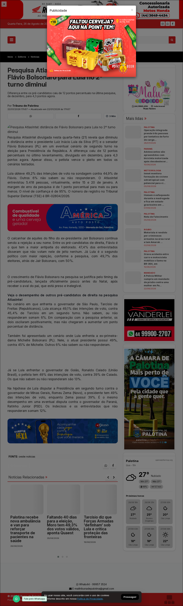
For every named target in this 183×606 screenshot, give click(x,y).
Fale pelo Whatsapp (34, 598)
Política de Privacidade (90, 598)
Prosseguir (129, 597)
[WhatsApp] (16, 598)
